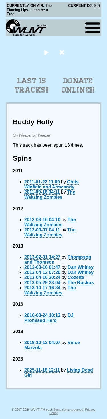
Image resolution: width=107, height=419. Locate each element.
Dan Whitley (81, 267)
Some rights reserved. (68, 409)
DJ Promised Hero (49, 318)
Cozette (76, 277)
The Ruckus (81, 282)
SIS (97, 5)
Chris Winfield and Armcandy (51, 184)
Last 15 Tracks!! (32, 85)
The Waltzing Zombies (49, 195)
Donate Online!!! (78, 85)
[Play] (46, 52)
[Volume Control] (62, 52)
